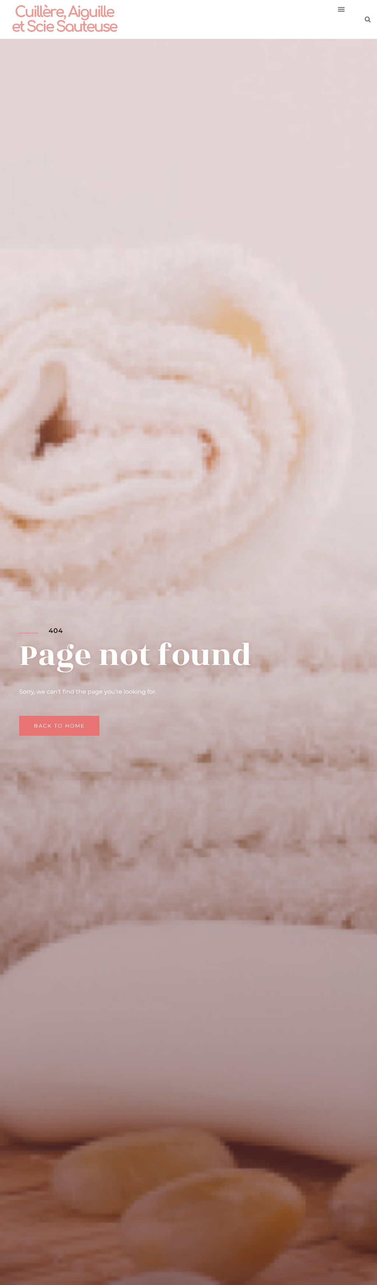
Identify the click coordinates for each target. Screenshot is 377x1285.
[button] (341, 9)
